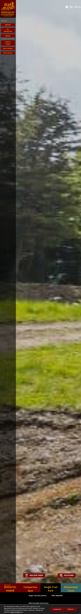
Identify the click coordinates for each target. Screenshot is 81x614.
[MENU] (71, 7)
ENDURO (8, 25)
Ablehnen (71, 609)
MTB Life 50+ (7, 53)
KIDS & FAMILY (8, 48)
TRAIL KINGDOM (56, 596)
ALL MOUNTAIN (8, 30)
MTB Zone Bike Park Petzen (38, 603)
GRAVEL (8, 36)
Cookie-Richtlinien (15, 612)
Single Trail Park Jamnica (38, 596)
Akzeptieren (57, 609)
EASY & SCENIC (8, 43)
